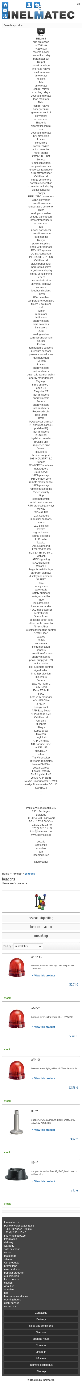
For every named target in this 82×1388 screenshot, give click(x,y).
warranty (9, 1245)
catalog (8, 1282)
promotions (10, 1266)
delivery (8, 1242)
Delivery (41, 1319)
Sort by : (8, 946)
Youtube (41, 1345)
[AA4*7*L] (16, 1019)
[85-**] (16, 1173)
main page (10, 1255)
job (6, 1292)
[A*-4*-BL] (16, 967)
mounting (41, 936)
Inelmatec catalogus (41, 1364)
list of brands (11, 1279)
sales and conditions (41, 1325)
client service (11, 1302)
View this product (44, 975)
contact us (10, 1306)
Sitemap (41, 1371)
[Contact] (5, 10)
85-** (34, 1162)
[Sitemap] (5, 16)
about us (9, 1289)
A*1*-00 (36, 1059)
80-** (34, 1111)
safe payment (12, 1249)
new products (12, 1269)
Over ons (41, 1332)
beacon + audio (41, 927)
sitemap (8, 1259)
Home (5, 873)
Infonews (41, 1358)
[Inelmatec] (41, 15)
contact (8, 1252)
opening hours (12, 1299)
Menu (41, 35)
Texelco (16, 873)
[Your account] (29, 5)
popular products (14, 1272)
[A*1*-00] (16, 1070)
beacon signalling (41, 918)
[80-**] (16, 1122)
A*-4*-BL (36, 957)
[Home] (5, 5)
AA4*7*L (36, 1008)
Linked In (41, 1351)
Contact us (41, 1312)
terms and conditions (16, 1296)
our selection (11, 1276)
